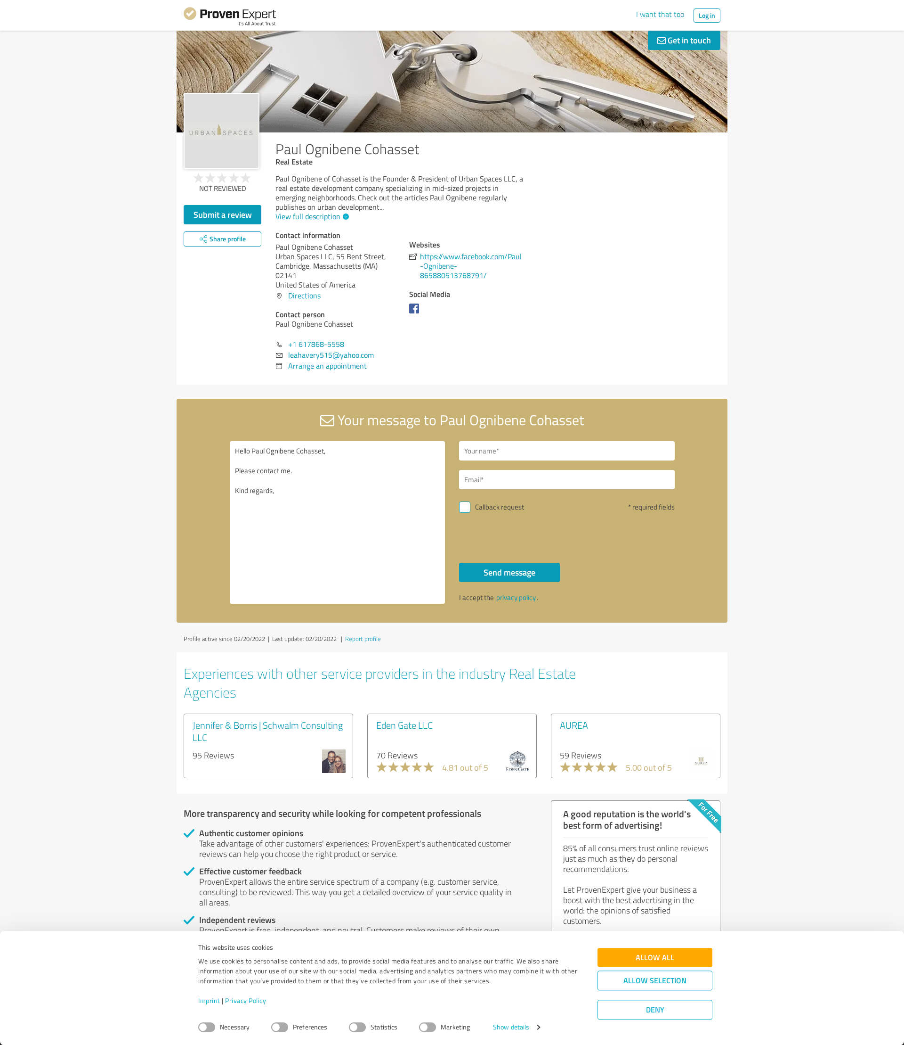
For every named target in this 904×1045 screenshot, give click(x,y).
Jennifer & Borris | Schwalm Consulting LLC (268, 731)
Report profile (363, 638)
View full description (307, 216)
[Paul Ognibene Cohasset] (221, 131)
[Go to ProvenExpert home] (230, 18)
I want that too (660, 14)
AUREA (574, 725)
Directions (304, 295)
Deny (655, 1009)
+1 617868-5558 (316, 344)
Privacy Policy (245, 1000)
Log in (707, 15)
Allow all (655, 957)
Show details (511, 1027)
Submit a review (223, 214)
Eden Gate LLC (404, 725)
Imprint (209, 1000)
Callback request (499, 507)
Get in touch (688, 40)
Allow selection (654, 980)
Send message (509, 572)
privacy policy (516, 597)
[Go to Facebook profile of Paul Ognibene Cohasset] (416, 313)
